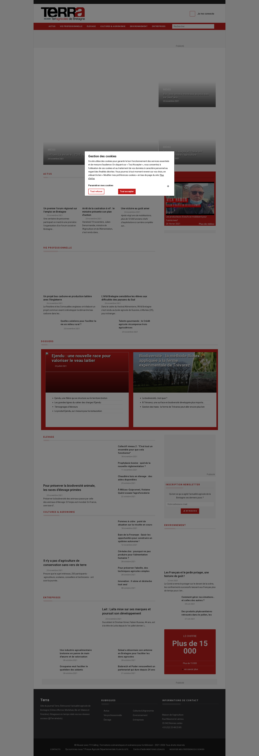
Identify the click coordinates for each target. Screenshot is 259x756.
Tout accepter (127, 191)
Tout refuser (96, 191)
